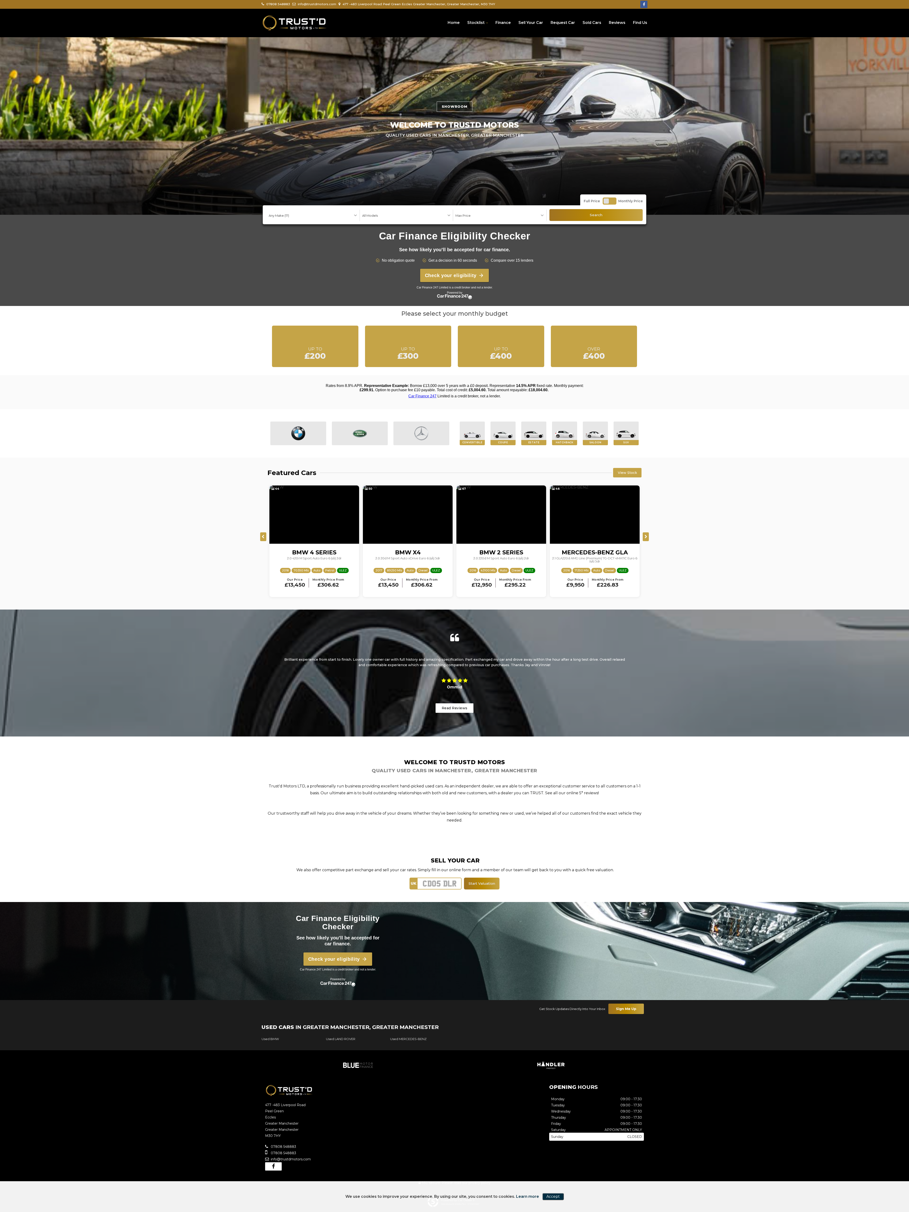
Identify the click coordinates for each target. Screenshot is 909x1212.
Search (596, 215)
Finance (503, 22)
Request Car (563, 22)
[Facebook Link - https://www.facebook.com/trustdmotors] (643, 4)
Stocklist (476, 22)
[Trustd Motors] (295, 23)
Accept (553, 1196)
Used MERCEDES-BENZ (408, 1039)
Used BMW (270, 1039)
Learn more (527, 1196)
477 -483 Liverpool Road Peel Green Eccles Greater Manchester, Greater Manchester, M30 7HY (418, 4)
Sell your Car (530, 22)
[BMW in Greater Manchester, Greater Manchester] (298, 433)
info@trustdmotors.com (316, 4)
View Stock (627, 473)
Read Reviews (455, 708)
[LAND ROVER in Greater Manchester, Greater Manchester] (360, 433)
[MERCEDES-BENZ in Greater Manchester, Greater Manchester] (421, 433)
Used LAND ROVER (340, 1039)
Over (594, 353)
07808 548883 (277, 4)
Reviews (617, 22)
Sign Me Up (626, 1009)
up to (315, 353)
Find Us (640, 22)
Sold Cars (592, 22)
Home (454, 22)
